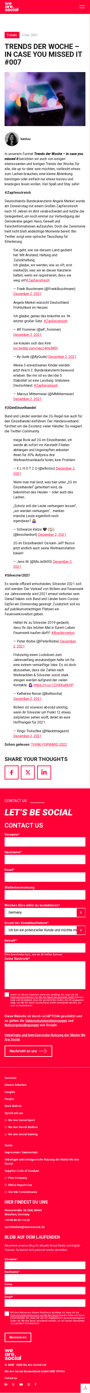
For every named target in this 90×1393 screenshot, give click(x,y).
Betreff (11, 940)
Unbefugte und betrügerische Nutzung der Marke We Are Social (42, 1161)
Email (9, 870)
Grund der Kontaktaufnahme (27, 923)
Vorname (12, 834)
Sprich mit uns (14, 1113)
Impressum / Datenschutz (21, 1152)
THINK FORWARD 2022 (49, 744)
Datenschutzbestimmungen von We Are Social (34, 1315)
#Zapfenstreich (38, 280)
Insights (10, 1092)
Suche (9, 1145)
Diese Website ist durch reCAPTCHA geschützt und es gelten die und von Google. (43, 1020)
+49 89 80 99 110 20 (17, 1220)
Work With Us (13, 1106)
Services (10, 1077)
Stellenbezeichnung (20, 887)
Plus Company (17, 1177)
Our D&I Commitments (22, 1192)
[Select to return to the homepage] (11, 7)
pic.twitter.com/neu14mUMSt (35, 348)
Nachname (13, 852)
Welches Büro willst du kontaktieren (32, 905)
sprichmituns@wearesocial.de (25, 1227)
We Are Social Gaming (23, 1134)
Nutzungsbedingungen (22, 1025)
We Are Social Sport (21, 1120)
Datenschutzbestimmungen (46, 1020)
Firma (8, 1284)
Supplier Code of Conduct (22, 1170)
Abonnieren (17, 1337)
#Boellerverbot (62, 633)
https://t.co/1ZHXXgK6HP (54, 685)
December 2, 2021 (27, 294)
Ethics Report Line (20, 1185)
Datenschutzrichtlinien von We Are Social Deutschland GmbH (42, 997)
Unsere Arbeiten (15, 1084)
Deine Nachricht (17, 958)
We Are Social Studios (23, 1127)
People (9, 1099)
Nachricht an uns (23, 1051)
